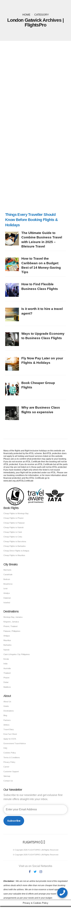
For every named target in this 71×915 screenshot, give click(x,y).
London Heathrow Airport (45, 107)
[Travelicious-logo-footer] (34, 842)
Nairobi (6, 650)
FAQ (5, 748)
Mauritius (7, 640)
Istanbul (6, 603)
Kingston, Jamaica (11, 622)
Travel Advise (50, 114)
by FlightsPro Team (37, 131)
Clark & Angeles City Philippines (16, 654)
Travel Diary (8, 729)
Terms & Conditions (11, 757)
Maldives (7, 687)
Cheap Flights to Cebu (12, 537)
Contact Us (8, 781)
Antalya (6, 593)
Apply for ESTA (9, 739)
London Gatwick (21, 107)
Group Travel (34, 103)
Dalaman (7, 598)
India (5, 664)
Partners (7, 720)
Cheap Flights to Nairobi (13, 527)
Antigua (6, 636)
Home (26, 14)
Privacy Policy (9, 762)
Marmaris (7, 570)
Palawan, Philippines (11, 631)
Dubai (5, 682)
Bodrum (6, 579)
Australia (7, 668)
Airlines (6, 725)
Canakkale (7, 574)
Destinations (8, 711)
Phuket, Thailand (10, 626)
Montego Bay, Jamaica (12, 617)
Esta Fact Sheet (10, 734)
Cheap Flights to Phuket (13, 518)
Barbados (7, 645)
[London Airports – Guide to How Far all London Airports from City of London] (35, 76)
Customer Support (11, 771)
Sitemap (6, 776)
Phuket (6, 678)
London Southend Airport (45, 109)
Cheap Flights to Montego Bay (16, 513)
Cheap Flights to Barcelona (14, 541)
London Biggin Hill (42, 105)
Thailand (7, 673)
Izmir (5, 588)
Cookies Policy (9, 753)
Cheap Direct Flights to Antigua (16, 551)
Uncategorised (16, 103)
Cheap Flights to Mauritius (14, 555)
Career (6, 767)
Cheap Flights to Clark (12, 532)
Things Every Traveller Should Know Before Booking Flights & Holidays (34, 112)
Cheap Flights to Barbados (14, 546)
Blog (5, 715)
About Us (7, 702)
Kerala (6, 659)
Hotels (6, 706)
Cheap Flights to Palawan (14, 523)
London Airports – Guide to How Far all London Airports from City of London (34, 122)
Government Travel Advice (14, 743)
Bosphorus (8, 584)
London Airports (52, 103)
